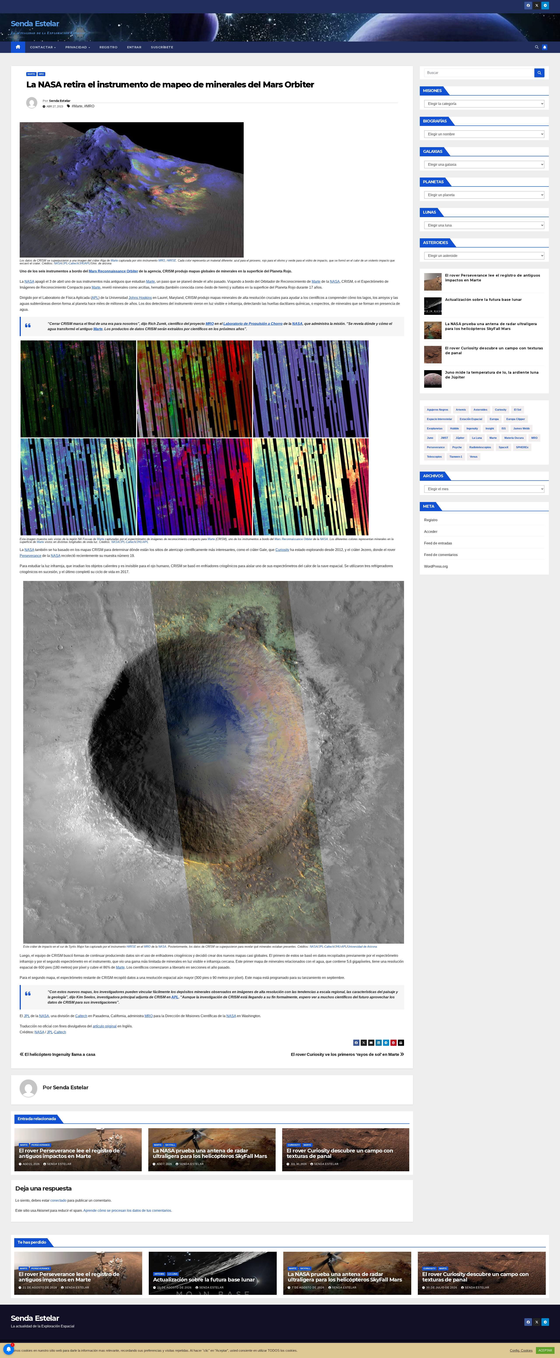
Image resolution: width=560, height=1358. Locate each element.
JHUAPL (84, 263)
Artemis (461, 409)
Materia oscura (514, 437)
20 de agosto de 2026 (174, 1287)
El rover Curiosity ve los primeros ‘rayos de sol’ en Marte (345, 1054)
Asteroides (480, 409)
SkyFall (170, 1145)
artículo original (105, 1026)
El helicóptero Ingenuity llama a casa (59, 1054)
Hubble (454, 428)
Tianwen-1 (456, 456)
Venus (474, 456)
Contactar (42, 47)
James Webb (521, 428)
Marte (31, 74)
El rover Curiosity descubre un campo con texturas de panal (340, 1153)
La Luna (477, 437)
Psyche (457, 447)
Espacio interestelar (439, 419)
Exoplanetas (435, 428)
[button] (537, 47)
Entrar (134, 47)
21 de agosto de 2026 (40, 1287)
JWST (444, 437)
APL (95, 298)
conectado (58, 1200)
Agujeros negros (437, 409)
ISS (504, 428)
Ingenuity (472, 428)
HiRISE (171, 260)
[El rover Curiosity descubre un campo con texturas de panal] (433, 354)
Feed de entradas (438, 543)
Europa (494, 419)
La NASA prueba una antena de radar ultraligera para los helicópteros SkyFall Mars (210, 1153)
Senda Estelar (35, 23)
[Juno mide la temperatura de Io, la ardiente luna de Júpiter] (433, 379)
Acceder (430, 531)
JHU (139, 542)
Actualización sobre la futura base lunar (483, 300)
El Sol (517, 409)
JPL (65, 263)
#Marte (77, 106)
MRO (41, 74)
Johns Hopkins (140, 298)
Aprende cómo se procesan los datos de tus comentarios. (127, 1210)
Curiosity (282, 550)
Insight (490, 428)
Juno (430, 437)
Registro (108, 47)
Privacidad (76, 47)
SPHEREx (522, 447)
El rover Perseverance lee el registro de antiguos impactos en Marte (69, 1153)
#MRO (89, 106)
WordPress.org (436, 566)
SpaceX (503, 447)
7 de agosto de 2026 (308, 1287)
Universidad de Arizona (362, 946)
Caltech (73, 263)
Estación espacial (471, 419)
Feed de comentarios (441, 555)
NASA (58, 263)
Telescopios (434, 456)
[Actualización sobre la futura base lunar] (433, 306)
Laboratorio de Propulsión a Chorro (253, 324)
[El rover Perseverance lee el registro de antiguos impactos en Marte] (433, 282)
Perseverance (30, 556)
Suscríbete (162, 47)
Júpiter (460, 437)
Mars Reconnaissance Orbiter (113, 271)
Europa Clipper (515, 419)
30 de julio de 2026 (442, 1287)
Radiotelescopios (480, 447)
